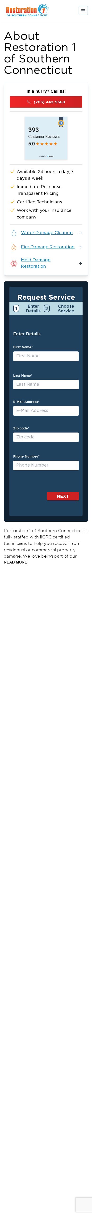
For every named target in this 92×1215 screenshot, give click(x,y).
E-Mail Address (26, 402)
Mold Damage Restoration (35, 263)
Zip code (21, 428)
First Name (23, 347)
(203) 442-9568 (49, 102)
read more (15, 562)
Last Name (22, 375)
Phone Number (26, 456)
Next (63, 496)
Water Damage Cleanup (47, 233)
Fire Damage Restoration (48, 247)
